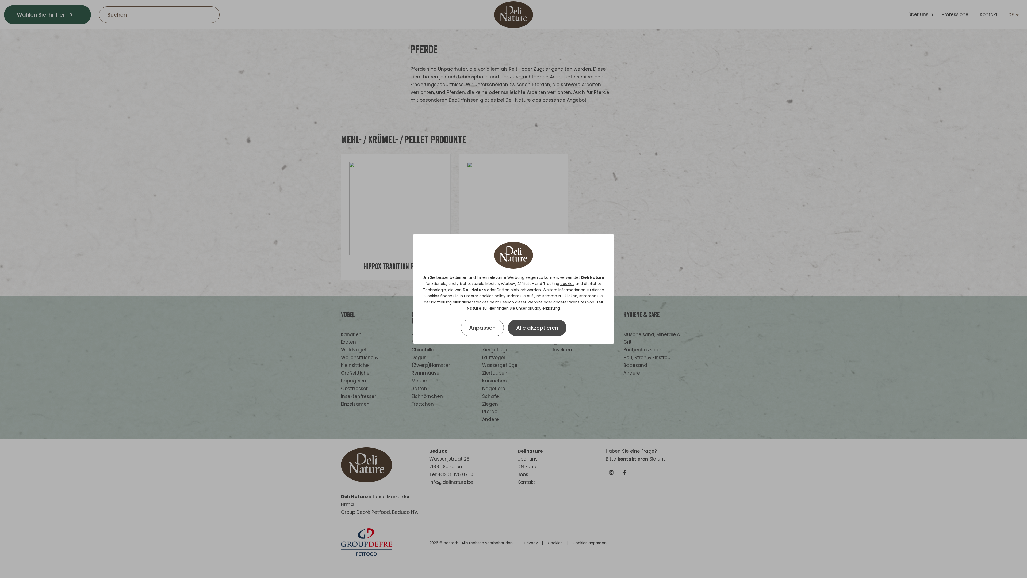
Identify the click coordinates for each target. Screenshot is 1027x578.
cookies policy (492, 296)
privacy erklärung (544, 308)
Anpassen (482, 328)
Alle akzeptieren (537, 328)
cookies (567, 283)
